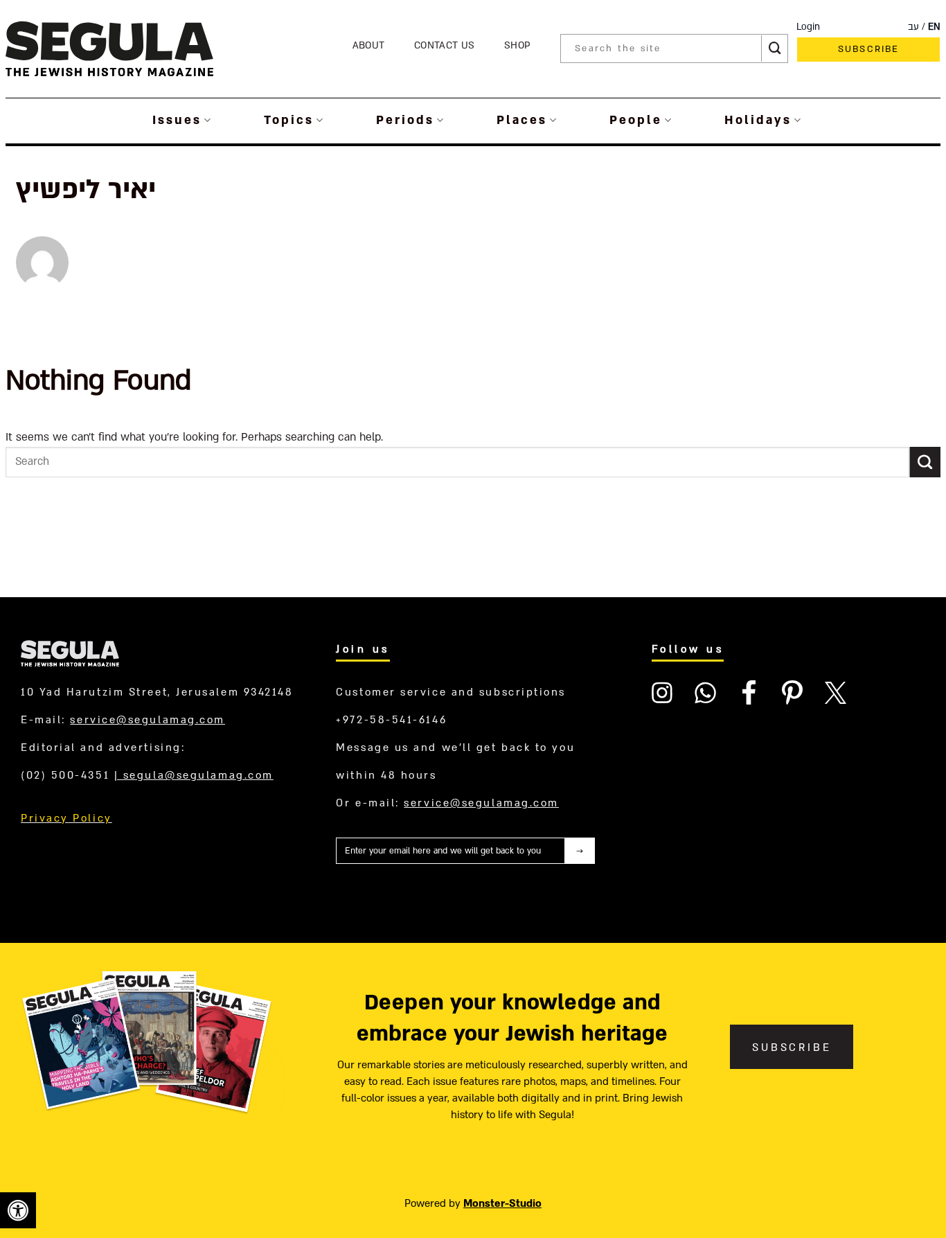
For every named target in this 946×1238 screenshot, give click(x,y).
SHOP (517, 45)
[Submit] (775, 48)
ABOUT (368, 45)
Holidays (758, 120)
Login (808, 27)
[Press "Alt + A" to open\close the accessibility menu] (18, 1210)
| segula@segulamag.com (194, 775)
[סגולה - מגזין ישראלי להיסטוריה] (109, 48)
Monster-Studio (502, 1203)
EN (934, 27)
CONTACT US (444, 45)
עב (913, 27)
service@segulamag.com (147, 720)
